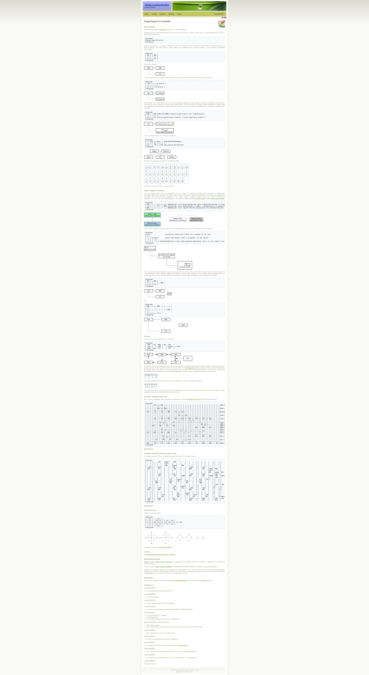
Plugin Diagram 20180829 (163, 566)
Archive (154, 14)
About (179, 14)
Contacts (171, 14)
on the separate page (164, 547)
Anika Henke (183, 645)
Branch (170, 124)
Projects (162, 14)
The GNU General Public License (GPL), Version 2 (160, 554)
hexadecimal (191, 368)
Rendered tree (148, 449)
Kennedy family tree (194, 399)
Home (147, 14)
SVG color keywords (217, 198)
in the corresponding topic (179, 580)
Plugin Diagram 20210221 (163, 562)
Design (178, 671)
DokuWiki (163, 29)
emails (205, 580)
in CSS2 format (200, 198)
